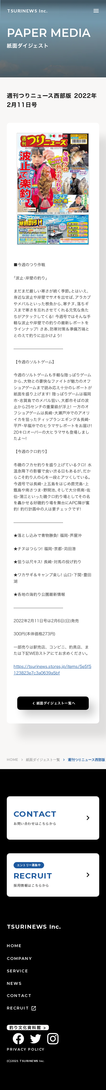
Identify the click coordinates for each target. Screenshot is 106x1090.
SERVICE (17, 970)
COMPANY (19, 958)
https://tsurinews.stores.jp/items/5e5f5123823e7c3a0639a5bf (52, 669)
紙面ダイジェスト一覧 (43, 759)
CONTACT (19, 995)
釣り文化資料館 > (27, 1027)
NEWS (14, 983)
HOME (12, 759)
